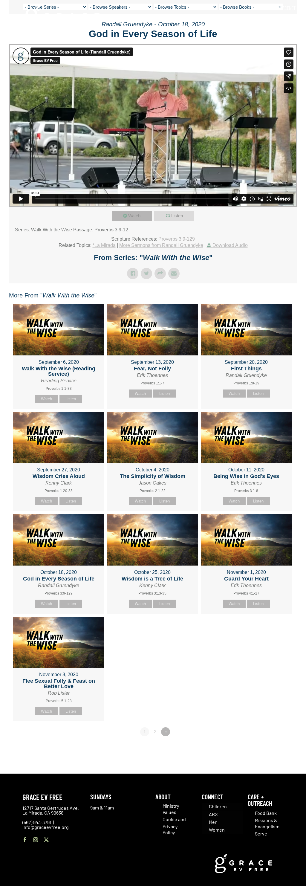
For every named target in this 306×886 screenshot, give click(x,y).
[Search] (294, 20)
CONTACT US (263, 8)
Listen (177, 215)
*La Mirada (104, 245)
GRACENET (287, 8)
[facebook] (24, 839)
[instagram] (35, 839)
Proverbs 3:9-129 (176, 239)
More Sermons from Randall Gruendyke (161, 245)
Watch (134, 215)
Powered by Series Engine (275, 748)
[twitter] (46, 839)
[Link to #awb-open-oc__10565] (287, 38)
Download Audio (230, 245)
